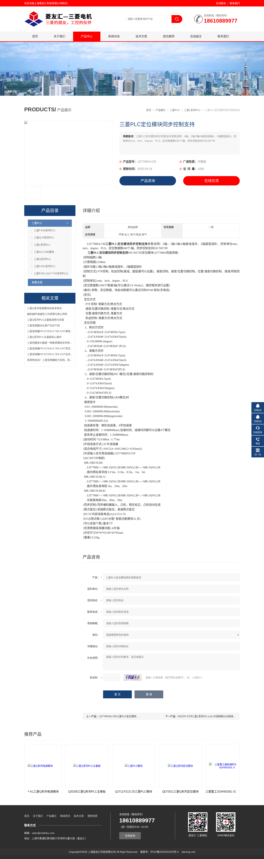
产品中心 (86, 36)
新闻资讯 (65, 815)
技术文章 (141, 36)
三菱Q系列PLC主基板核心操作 (44, 337)
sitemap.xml (188, 851)
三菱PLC (175, 110)
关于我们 (59, 36)
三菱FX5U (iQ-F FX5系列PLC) (51, 273)
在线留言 (221, 3)
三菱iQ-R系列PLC (44, 237)
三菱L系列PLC (192, 110)
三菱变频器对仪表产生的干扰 (43, 325)
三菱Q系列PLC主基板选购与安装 (45, 319)
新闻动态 (114, 36)
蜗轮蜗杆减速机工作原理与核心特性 (47, 314)
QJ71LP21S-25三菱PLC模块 (114, 791)
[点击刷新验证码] (133, 677)
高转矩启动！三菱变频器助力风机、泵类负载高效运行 (57, 360)
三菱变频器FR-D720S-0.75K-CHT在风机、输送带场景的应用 (61, 354)
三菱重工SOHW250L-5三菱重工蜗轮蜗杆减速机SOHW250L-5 (207, 791)
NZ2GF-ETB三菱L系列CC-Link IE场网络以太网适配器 (208, 716)
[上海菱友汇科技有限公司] (67, 10)
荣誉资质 (92, 815)
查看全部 (37, 282)
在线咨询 (130, 835)
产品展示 (161, 110)
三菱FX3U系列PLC (44, 266)
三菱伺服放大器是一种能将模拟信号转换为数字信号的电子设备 (62, 342)
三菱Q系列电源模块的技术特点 (44, 308)
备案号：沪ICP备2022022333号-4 (159, 851)
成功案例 (168, 36)
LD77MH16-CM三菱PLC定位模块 (117, 716)
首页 (35, 36)
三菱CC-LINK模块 (44, 251)
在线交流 (211, 181)
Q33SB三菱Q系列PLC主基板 (67, 791)
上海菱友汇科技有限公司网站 (50, 3)
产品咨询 (148, 181)
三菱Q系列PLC (42, 259)
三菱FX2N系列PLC (44, 230)
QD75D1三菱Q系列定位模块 (161, 791)
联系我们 (235, 3)
